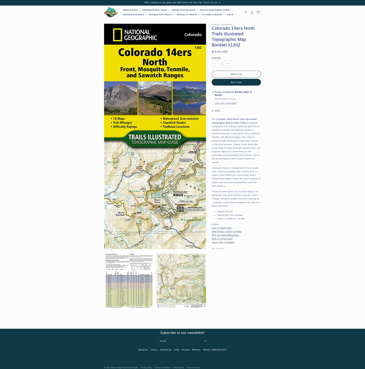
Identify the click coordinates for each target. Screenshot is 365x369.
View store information (226, 103)
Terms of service (193, 367)
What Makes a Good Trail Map (227, 231)
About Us (143, 350)
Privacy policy (146, 367)
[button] (132, 10)
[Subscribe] (205, 341)
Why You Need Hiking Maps (225, 235)
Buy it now (236, 82)
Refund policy (178, 367)
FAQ (176, 350)
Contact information (162, 367)
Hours (154, 350)
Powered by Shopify (130, 367)
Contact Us (166, 350)
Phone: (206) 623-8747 (215, 350)
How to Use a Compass (223, 242)
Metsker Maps (116, 367)
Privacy (185, 350)
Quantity (216, 58)
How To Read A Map (221, 228)
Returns (196, 350)
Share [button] (217, 110)
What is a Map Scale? (222, 238)
